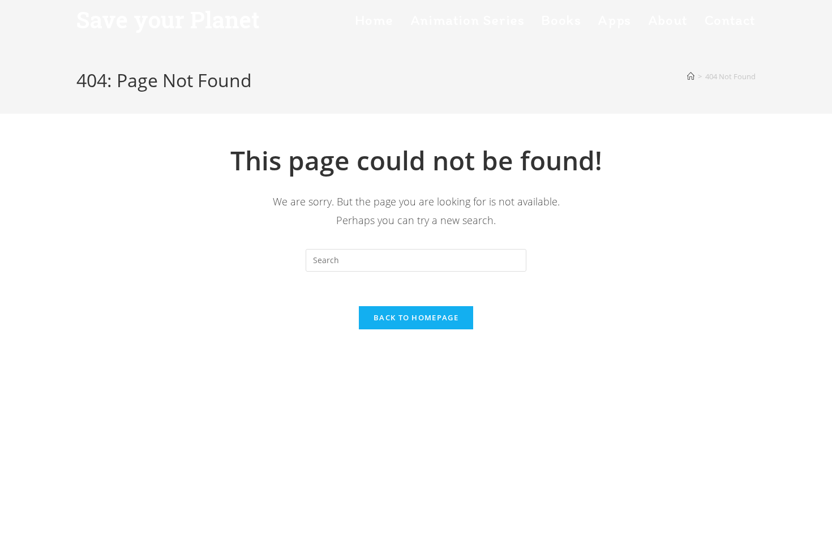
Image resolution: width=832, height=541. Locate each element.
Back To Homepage (416, 317)
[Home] (690, 76)
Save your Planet (168, 20)
